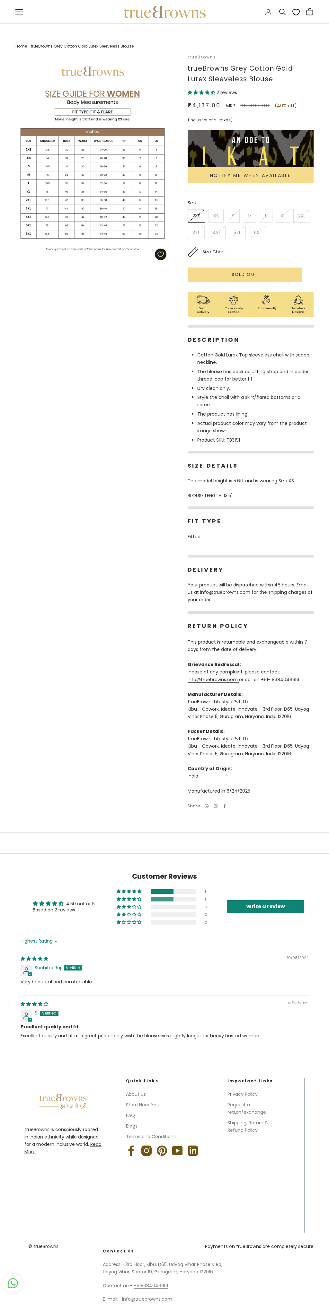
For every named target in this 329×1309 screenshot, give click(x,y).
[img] (34, 958)
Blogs (132, 1126)
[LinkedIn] (193, 1151)
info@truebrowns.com (213, 679)
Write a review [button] (265, 906)
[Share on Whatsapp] (206, 806)
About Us (136, 1094)
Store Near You (142, 1105)
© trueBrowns (43, 1246)
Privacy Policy (242, 1094)
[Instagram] (146, 1151)
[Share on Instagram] (215, 806)
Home (21, 46)
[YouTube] (177, 1151)
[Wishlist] (296, 12)
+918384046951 (151, 1285)
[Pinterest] (162, 1151)
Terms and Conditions (151, 1136)
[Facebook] (224, 806)
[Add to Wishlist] (160, 254)
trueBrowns (202, 57)
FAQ (130, 1115)
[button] (202, 92)
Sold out (245, 274)
